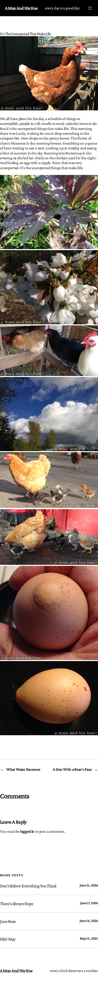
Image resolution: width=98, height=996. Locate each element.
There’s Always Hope (16, 903)
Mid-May (7, 939)
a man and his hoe (21, 8)
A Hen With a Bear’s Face (72, 769)
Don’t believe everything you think (28, 885)
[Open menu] (90, 8)
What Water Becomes (23, 769)
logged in (27, 831)
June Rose (8, 921)
